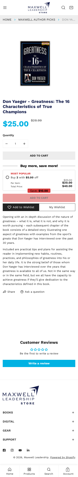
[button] (71, 8)
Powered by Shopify (62, 457)
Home (7, 19)
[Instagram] (12, 450)
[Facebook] (4, 450)
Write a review (39, 363)
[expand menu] (5, 7)
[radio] (39, 182)
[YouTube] (20, 450)
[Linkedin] (28, 450)
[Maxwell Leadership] (39, 7)
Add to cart (39, 198)
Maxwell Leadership (36, 457)
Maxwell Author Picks (36, 19)
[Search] (63, 8)
